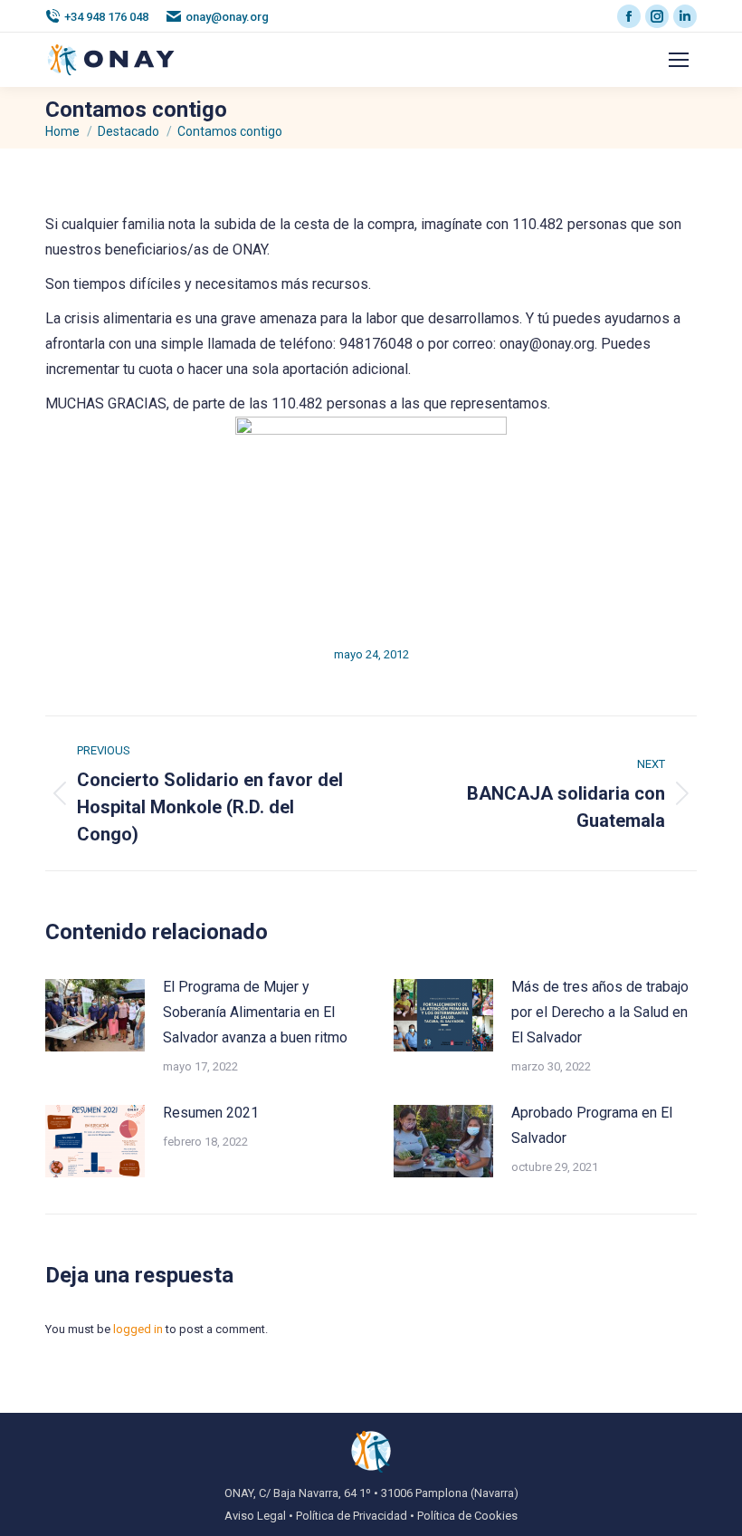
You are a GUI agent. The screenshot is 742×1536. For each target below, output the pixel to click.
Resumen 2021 (211, 1112)
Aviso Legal (255, 1515)
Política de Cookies (467, 1515)
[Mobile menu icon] (679, 60)
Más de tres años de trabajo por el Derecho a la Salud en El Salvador (600, 1012)
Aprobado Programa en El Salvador (591, 1125)
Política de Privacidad (351, 1515)
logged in (138, 1329)
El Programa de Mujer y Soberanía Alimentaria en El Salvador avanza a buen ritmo (255, 1012)
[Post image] (95, 1015)
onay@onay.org (227, 17)
